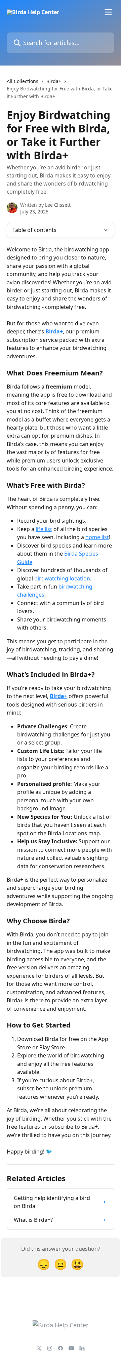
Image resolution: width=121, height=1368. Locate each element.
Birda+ (53, 81)
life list (44, 529)
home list (97, 537)
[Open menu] (108, 12)
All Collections (22, 81)
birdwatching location (62, 578)
